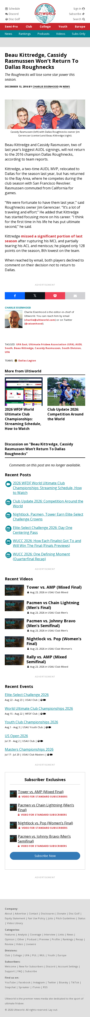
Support (10, 971)
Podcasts (44, 34)
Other (20, 939)
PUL (34, 955)
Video (19, 944)
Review (9, 944)
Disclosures (47, 913)
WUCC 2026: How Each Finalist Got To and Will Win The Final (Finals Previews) (47, 543)
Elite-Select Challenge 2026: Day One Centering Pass (42, 530)
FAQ (19, 971)
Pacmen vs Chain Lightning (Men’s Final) (52, 605)
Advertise (20, 913)
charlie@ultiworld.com (40, 319)
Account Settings (68, 966)
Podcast (31, 939)
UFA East (21, 344)
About (8, 913)
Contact (33, 913)
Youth (63, 26)
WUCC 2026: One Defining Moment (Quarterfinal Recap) (41, 556)
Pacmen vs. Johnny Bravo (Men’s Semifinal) (51, 623)
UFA (7, 352)
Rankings (25, 34)
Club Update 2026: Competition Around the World (48, 503)
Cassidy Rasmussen (48, 348)
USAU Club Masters (33, 754)
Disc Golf (14, 19)
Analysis (22, 934)
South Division (71, 348)
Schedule (14, 8)
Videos (60, 34)
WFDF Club (31, 713)
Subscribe (75, 14)
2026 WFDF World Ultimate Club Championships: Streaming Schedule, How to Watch (47, 488)
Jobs (50, 918)
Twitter (52, 982)
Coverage (35, 934)
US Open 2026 (16, 735)
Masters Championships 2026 (29, 749)
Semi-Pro (11, 26)
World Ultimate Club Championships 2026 (39, 708)
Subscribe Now (45, 856)
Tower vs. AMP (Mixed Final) (53, 587)
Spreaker (24, 987)
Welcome (10, 966)
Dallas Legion (27, 360)
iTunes (36, 987)
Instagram (39, 982)
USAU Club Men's (58, 612)
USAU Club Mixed (58, 592)
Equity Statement (15, 918)
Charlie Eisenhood (46, 86)
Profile (56, 939)
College (45, 26)
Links (61, 934)
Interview (49, 934)
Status (81, 918)
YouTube (10, 982)
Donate (61, 913)
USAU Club (31, 699)
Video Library (15, 923)
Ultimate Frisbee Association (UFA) (51, 344)
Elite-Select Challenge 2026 (27, 694)
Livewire (31, 944)
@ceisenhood (34, 323)
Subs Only (78, 34)
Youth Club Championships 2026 (31, 722)
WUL (42, 955)
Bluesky (63, 982)
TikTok (75, 982)
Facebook (24, 982)
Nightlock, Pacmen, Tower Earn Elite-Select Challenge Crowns (48, 517)
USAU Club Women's (60, 648)
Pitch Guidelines (65, 918)
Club (29, 26)
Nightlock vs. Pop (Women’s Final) (53, 641)
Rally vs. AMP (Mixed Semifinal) (46, 659)
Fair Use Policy (36, 918)
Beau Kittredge (23, 348)
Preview (44, 939)
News (8, 34)
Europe (80, 26)
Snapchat (10, 987)
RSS (45, 987)
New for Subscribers (31, 966)
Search (77, 19)
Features (10, 934)
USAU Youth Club (32, 727)
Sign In (77, 8)
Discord (13, 14)
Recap (79, 939)
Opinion (9, 939)
